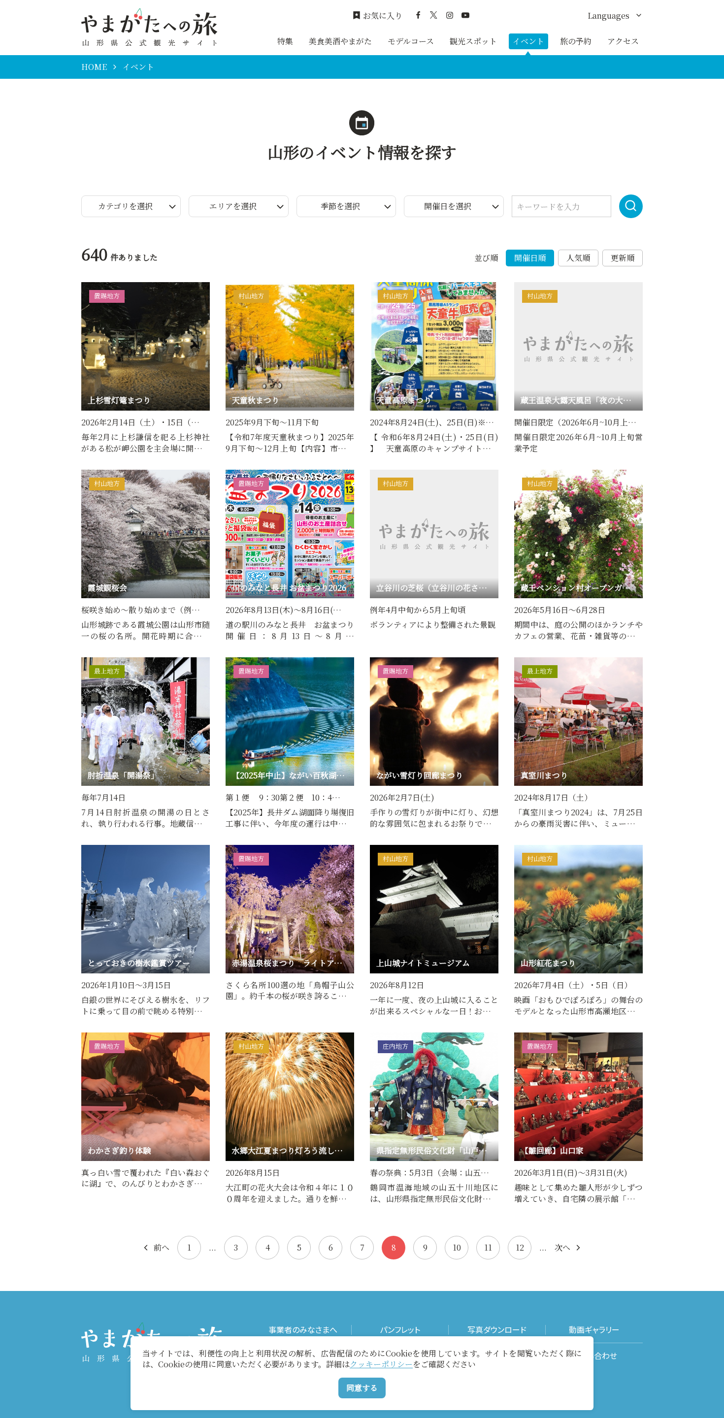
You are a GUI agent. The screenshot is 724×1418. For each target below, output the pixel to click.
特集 (285, 41)
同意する (362, 1387)
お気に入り (382, 15)
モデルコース (411, 41)
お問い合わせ (594, 1355)
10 (457, 1247)
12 (520, 1247)
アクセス (623, 41)
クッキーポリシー (381, 1364)
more (91, 286)
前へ (161, 1248)
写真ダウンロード (497, 1329)
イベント (528, 41)
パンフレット (400, 1329)
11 (488, 1247)
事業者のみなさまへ (302, 1329)
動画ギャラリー (594, 1329)
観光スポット (473, 41)
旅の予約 (576, 41)
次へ (562, 1248)
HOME (94, 67)
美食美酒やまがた (340, 41)
